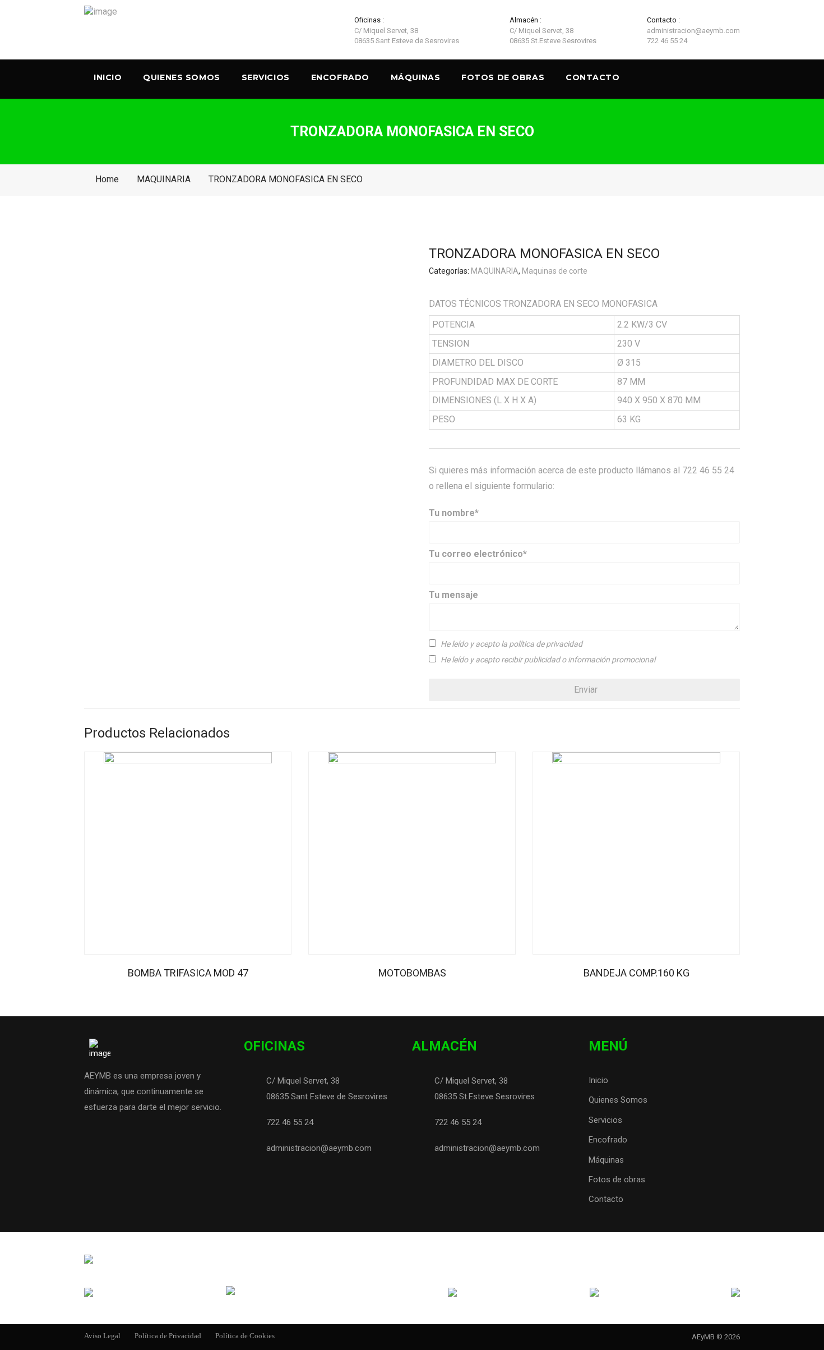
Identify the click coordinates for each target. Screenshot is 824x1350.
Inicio (108, 77)
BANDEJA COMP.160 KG (636, 973)
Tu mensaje (453, 594)
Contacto (592, 77)
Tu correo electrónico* (478, 554)
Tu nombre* (454, 513)
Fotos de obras (502, 77)
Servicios (266, 77)
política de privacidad (545, 644)
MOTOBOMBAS (412, 973)
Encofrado (340, 77)
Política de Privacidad (168, 1335)
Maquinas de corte (554, 271)
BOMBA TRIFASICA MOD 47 (188, 973)
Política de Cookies (245, 1335)
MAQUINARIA (164, 179)
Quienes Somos (181, 77)
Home (107, 179)
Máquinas (415, 77)
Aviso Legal (102, 1335)
